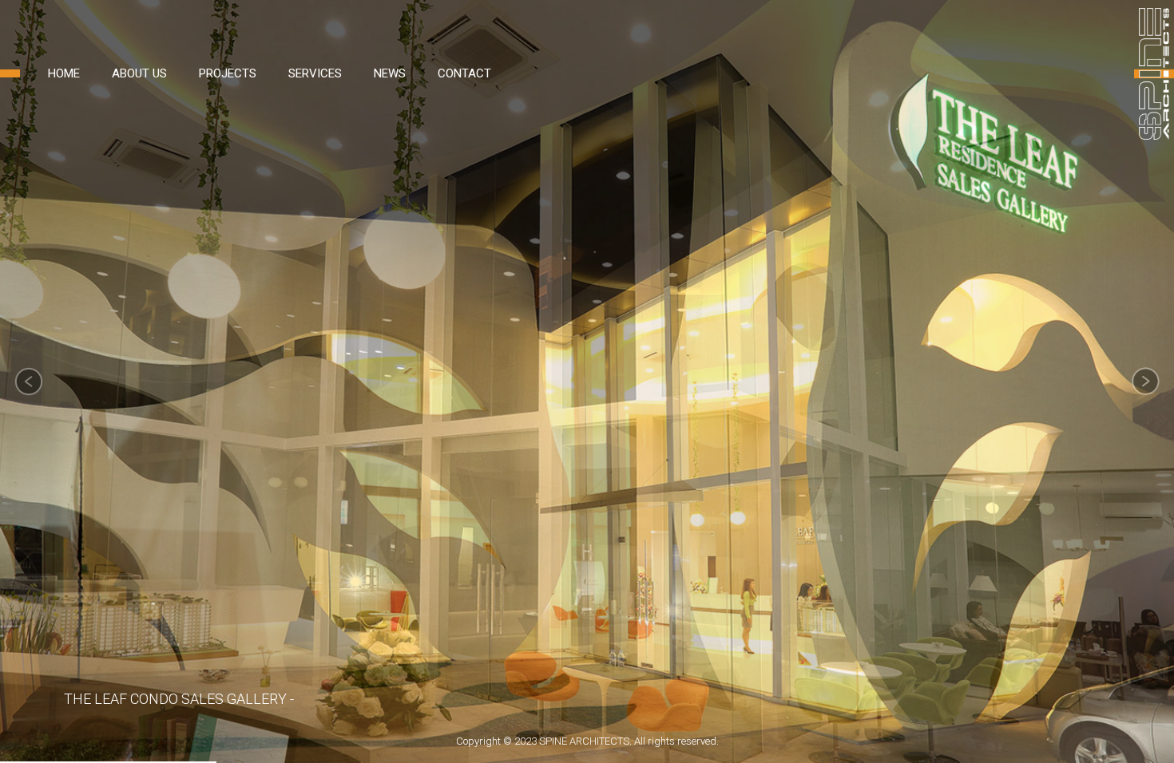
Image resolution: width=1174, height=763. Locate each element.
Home (64, 73)
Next (1145, 381)
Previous (29, 381)
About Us (139, 73)
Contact (464, 73)
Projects (227, 73)
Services (315, 73)
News (390, 73)
